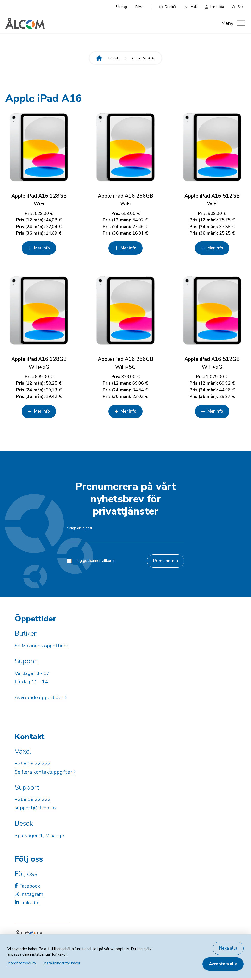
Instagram (31, 894)
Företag (121, 7)
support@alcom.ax (36, 807)
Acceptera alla (223, 964)
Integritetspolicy (21, 963)
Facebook (29, 886)
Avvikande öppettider (39, 697)
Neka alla (228, 948)
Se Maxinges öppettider (41, 645)
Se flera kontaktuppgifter (44, 772)
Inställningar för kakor (61, 963)
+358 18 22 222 (33, 763)
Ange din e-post (79, 528)
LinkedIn (29, 902)
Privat (139, 7)
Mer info (42, 248)
